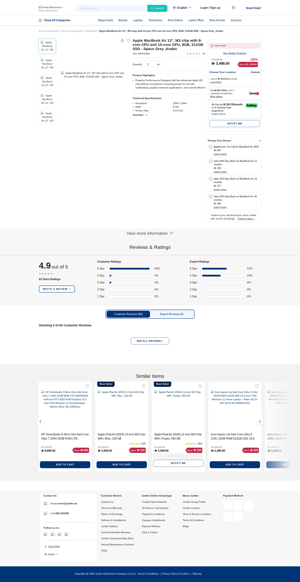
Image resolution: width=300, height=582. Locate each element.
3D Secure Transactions (155, 508)
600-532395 (62, 513)
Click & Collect (150, 532)
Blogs (186, 526)
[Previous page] (59, 75)
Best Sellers (175, 20)
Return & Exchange (112, 514)
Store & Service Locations (197, 514)
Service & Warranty (111, 508)
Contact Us (107, 501)
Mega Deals (105, 20)
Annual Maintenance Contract (117, 544)
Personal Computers (72, 31)
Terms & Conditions (193, 520)
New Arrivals (217, 20)
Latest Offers (196, 20)
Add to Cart (65, 464)
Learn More (215, 82)
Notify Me (234, 123)
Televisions (155, 20)
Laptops (138, 20)
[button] (212, 8)
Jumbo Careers (191, 508)
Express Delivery (151, 526)
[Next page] (127, 75)
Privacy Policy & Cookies (175, 573)
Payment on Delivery (153, 514)
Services (236, 20)
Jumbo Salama (109, 526)
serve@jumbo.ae (67, 503)
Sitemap (197, 573)
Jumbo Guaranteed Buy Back (117, 538)
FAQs (104, 550)
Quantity (137, 64)
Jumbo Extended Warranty (115, 532)
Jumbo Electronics (49, 31)
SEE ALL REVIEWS (149, 341)
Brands (123, 20)
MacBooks (91, 31)
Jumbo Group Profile (194, 501)
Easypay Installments (153, 520)
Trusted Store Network (154, 501)
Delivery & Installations (113, 520)
